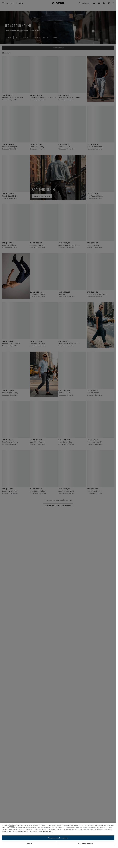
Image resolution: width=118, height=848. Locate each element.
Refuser (29, 844)
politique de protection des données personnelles (35, 831)
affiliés (12, 825)
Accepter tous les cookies (58, 838)
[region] (58, 835)
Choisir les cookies (85, 844)
